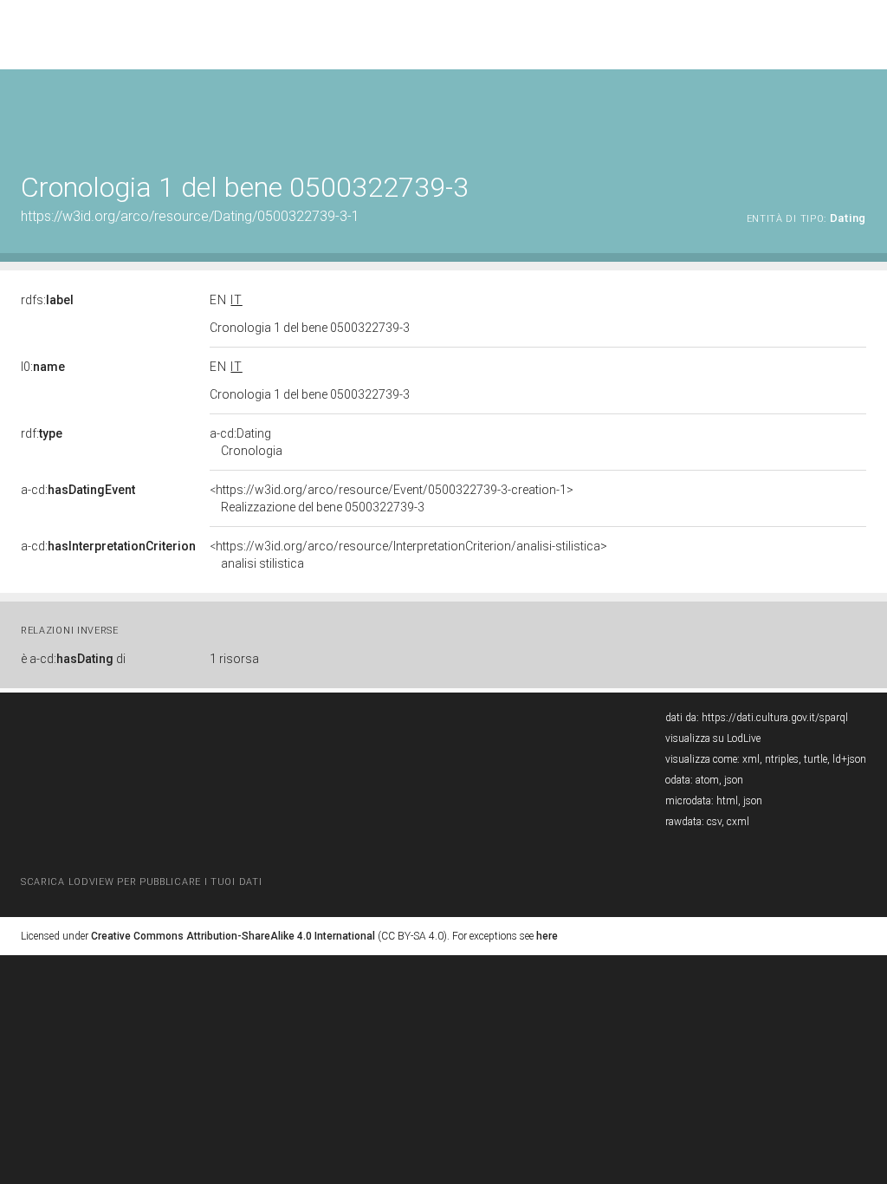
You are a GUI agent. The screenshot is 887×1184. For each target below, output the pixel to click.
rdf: (41, 433)
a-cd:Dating (246, 442)
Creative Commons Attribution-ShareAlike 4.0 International (233, 936)
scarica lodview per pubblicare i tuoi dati (141, 882)
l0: (43, 367)
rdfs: (47, 300)
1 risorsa (234, 659)
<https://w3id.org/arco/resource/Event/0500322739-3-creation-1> (391, 498)
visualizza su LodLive (713, 738)
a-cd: (78, 490)
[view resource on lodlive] (858, 112)
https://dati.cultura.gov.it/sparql (775, 718)
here (547, 936)
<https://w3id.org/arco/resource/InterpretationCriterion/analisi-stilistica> (408, 554)
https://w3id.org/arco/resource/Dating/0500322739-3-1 (190, 216)
